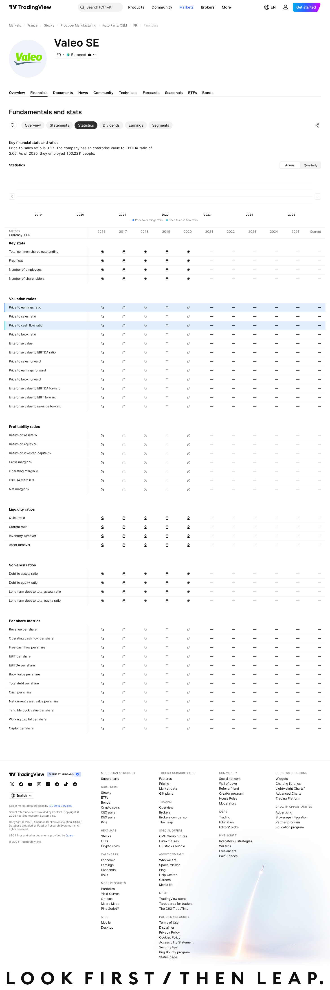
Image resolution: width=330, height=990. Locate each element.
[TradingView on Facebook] (21, 784)
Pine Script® (110, 908)
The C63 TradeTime (173, 908)
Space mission (169, 865)
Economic (108, 860)
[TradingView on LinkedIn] (48, 784)
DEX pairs (108, 817)
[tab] (32, 125)
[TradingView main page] (30, 7)
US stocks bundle (172, 846)
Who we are (167, 860)
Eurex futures (169, 841)
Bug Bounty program (174, 952)
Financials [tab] (39, 92)
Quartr (70, 835)
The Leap (166, 822)
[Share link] (317, 125)
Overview (166, 807)
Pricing (164, 783)
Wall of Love (228, 783)
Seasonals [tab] (174, 92)
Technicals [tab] (128, 92)
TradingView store (172, 899)
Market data (168, 788)
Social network (230, 778)
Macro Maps (110, 903)
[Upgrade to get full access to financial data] (102, 252)
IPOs (104, 875)
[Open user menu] (285, 7)
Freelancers (227, 851)
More (226, 7)
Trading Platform (288, 798)
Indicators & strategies (235, 841)
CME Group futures (173, 836)
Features (165, 778)
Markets (186, 7)
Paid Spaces (228, 856)
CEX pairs (108, 812)
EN (273, 7)
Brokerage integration (292, 817)
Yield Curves (110, 894)
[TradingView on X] (12, 784)
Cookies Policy (169, 937)
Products (136, 7)
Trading (224, 817)
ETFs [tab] (192, 92)
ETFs (104, 797)
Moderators (227, 803)
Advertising (284, 812)
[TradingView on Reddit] (75, 784)
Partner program (288, 822)
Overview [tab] (17, 92)
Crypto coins (110, 807)
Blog (162, 870)
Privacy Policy (169, 932)
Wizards (225, 846)
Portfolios (108, 889)
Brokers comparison (173, 817)
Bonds (105, 802)
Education (226, 822)
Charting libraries (288, 783)
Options (106, 899)
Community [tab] (103, 92)
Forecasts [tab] (151, 92)
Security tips (168, 947)
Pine (104, 822)
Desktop (107, 927)
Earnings (107, 865)
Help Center (168, 875)
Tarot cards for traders (175, 903)
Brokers (208, 7)
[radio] (290, 165)
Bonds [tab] (207, 92)
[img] (89, 55)
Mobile (106, 922)
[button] (148, 7)
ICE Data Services (60, 805)
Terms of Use (168, 922)
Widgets (282, 778)
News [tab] (83, 92)
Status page (168, 957)
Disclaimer (166, 927)
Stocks (106, 792)
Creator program (231, 793)
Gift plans (166, 793)
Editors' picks (229, 827)
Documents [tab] (63, 92)
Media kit (166, 885)
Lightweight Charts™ (291, 788)
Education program (290, 827)
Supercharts (110, 778)
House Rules (228, 798)
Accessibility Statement (176, 942)
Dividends (108, 870)
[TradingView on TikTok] (66, 784)
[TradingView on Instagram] (39, 784)
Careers (165, 880)
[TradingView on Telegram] (57, 784)
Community (162, 7)
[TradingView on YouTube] (30, 784)
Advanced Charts (288, 793)
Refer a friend (229, 788)
